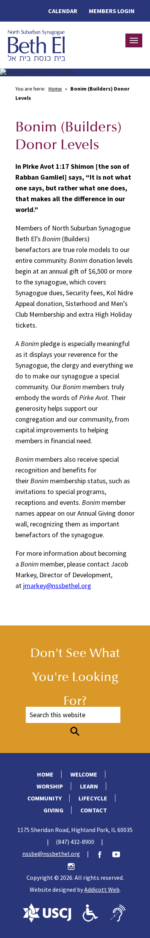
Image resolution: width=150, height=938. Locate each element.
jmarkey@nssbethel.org (57, 585)
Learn (89, 786)
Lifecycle (92, 798)
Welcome (83, 774)
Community (44, 798)
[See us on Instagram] (75, 865)
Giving (53, 810)
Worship (50, 786)
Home (55, 88)
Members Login (112, 11)
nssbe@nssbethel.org (51, 853)
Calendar (62, 11)
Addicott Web (102, 889)
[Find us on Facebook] (103, 853)
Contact (93, 810)
